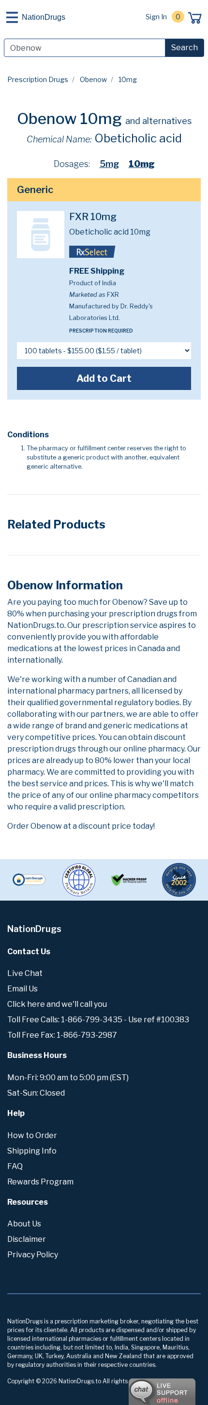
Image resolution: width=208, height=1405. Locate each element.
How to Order (32, 1135)
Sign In (156, 17)
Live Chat (25, 973)
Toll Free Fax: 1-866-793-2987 (62, 1035)
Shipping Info (32, 1150)
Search (184, 47)
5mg (109, 164)
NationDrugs (43, 17)
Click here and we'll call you (57, 1004)
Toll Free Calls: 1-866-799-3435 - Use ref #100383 (98, 1019)
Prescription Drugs (37, 79)
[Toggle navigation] (12, 17)
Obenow (93, 79)
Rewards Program (40, 1181)
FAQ (15, 1166)
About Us (24, 1223)
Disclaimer (26, 1239)
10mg (142, 164)
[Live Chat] (135, 1387)
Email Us (22, 988)
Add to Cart (104, 378)
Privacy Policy (32, 1254)
